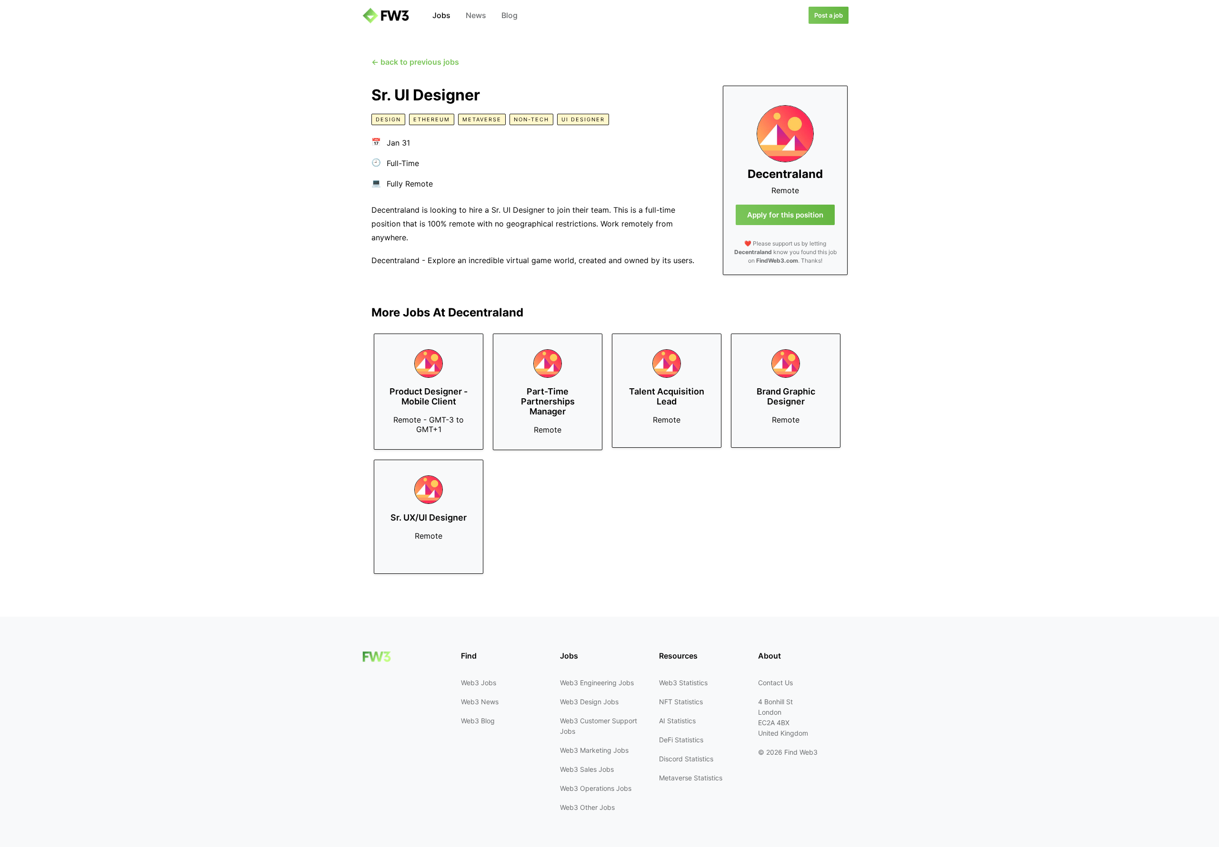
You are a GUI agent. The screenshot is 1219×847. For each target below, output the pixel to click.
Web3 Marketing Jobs (594, 750)
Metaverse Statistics (690, 778)
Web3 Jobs (478, 683)
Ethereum (431, 119)
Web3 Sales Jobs (587, 769)
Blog (509, 15)
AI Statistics (677, 721)
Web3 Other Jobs (587, 807)
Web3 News (480, 702)
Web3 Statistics (683, 683)
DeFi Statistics (681, 740)
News (476, 15)
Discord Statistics (686, 759)
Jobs (441, 15)
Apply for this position (785, 214)
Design (388, 119)
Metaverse (481, 119)
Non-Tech (531, 119)
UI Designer (583, 119)
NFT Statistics (681, 702)
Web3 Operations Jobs (595, 788)
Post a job (828, 15)
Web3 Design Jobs (589, 702)
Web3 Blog (478, 721)
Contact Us (775, 683)
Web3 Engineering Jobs (597, 683)
